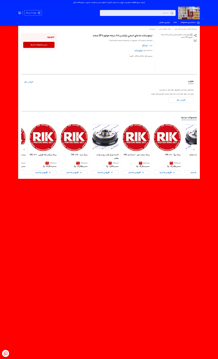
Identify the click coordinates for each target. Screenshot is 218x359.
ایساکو (145, 45)
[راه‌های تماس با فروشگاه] (5, 353)
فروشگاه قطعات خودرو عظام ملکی (186, 29)
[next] (24, 149)
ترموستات (152, 29)
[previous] (194, 149)
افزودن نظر (28, 82)
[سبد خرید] (19, 12)
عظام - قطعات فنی (165, 29)
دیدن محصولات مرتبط (39, 45)
